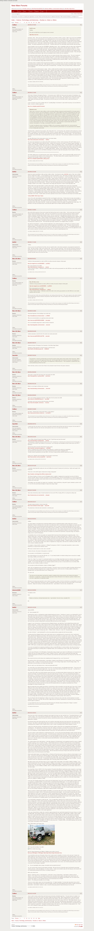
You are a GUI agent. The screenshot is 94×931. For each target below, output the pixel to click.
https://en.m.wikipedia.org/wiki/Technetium (36, 106)
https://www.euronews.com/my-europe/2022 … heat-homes (39, 456)
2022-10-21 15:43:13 (32, 712)
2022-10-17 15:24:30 (32, 490)
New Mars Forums (19, 5)
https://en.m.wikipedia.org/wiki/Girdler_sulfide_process (38, 158)
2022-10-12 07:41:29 (32, 465)
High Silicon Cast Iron (34, 34)
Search (31, 11)
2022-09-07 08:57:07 (32, 342)
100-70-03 (66, 174)
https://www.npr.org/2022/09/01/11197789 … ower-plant (39, 336)
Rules (25, 11)
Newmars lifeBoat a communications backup (54, 8)
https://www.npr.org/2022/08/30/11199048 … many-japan (39, 320)
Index (13, 11)
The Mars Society (26, 8)
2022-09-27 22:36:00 (32, 409)
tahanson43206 (16, 590)
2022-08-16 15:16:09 (32, 171)
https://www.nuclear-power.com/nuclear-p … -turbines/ (38, 139)
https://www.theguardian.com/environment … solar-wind (39, 324)
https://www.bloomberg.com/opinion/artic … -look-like (38, 440)
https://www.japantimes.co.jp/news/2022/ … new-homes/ (39, 376)
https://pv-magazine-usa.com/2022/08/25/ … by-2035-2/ (39, 263)
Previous (17, 22)
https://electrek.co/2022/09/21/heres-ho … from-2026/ (38, 399)
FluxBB (81, 926)
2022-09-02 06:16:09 (32, 331)
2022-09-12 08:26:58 (32, 372)
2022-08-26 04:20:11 (32, 258)
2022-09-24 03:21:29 (32, 383)
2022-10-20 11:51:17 (32, 501)
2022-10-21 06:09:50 (32, 590)
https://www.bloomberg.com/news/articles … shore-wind (39, 388)
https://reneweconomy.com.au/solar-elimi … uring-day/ (38, 495)
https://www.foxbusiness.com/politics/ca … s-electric (38, 267)
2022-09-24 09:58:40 (32, 395)
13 (33, 22)
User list (19, 11)
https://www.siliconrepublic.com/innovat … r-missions (38, 402)
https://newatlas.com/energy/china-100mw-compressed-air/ (39, 474)
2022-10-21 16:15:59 (32, 893)
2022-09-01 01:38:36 (32, 310)
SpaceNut (15, 355)
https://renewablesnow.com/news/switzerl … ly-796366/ (39, 315)
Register (37, 11)
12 (31, 22)
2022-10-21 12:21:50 (32, 607)
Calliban (14, 24)
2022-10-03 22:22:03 (32, 436)
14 (36, 22)
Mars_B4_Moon (16, 258)
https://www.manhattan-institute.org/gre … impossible (38, 505)
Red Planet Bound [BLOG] (37, 8)
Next (39, 22)
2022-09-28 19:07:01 (32, 423)
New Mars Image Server (69, 8)
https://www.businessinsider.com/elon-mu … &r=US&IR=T (39, 413)
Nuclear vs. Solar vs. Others (48, 20)
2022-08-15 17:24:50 (32, 92)
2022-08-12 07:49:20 (32, 24)
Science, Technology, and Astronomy (27, 20)
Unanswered (79, 13)
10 (26, 22)
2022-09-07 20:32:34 (32, 355)
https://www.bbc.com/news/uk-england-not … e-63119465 (39, 448)
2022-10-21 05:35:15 (32, 518)
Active (75, 13)
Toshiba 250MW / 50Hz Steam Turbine (35, 195)
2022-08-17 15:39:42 (32, 209)
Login (42, 11)
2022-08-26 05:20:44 (32, 278)
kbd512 (14, 171)
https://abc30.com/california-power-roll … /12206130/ (38, 349)
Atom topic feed (79, 924)
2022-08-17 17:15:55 (32, 242)
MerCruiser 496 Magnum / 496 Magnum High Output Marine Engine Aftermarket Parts (45, 852)
